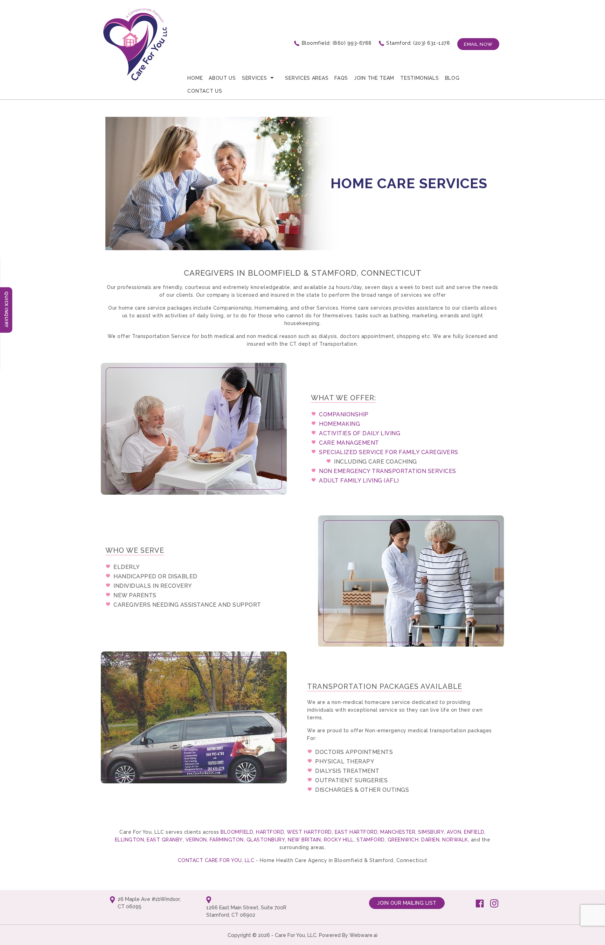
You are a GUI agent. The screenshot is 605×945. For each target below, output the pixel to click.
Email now (478, 44)
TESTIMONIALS (419, 78)
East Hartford (356, 832)
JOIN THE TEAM (374, 78)
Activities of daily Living (359, 433)
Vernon (196, 839)
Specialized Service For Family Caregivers (388, 452)
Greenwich (403, 839)
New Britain (304, 839)
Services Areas (306, 78)
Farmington (227, 839)
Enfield (474, 832)
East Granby (165, 839)
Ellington (129, 839)
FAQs (341, 78)
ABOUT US (222, 78)
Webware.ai (363, 935)
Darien (430, 839)
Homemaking (339, 424)
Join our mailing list (407, 903)
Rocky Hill (339, 839)
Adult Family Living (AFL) (359, 480)
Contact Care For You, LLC (217, 860)
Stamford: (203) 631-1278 (418, 43)
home (195, 78)
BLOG (452, 78)
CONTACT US (204, 91)
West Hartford (309, 832)
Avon (454, 832)
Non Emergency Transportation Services (387, 471)
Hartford (270, 832)
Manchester (397, 832)
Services (254, 78)
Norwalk (455, 839)
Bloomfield (237, 832)
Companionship (344, 414)
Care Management (349, 442)
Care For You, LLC (296, 935)
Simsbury (431, 832)
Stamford (370, 839)
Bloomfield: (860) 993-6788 (337, 43)
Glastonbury (265, 839)
